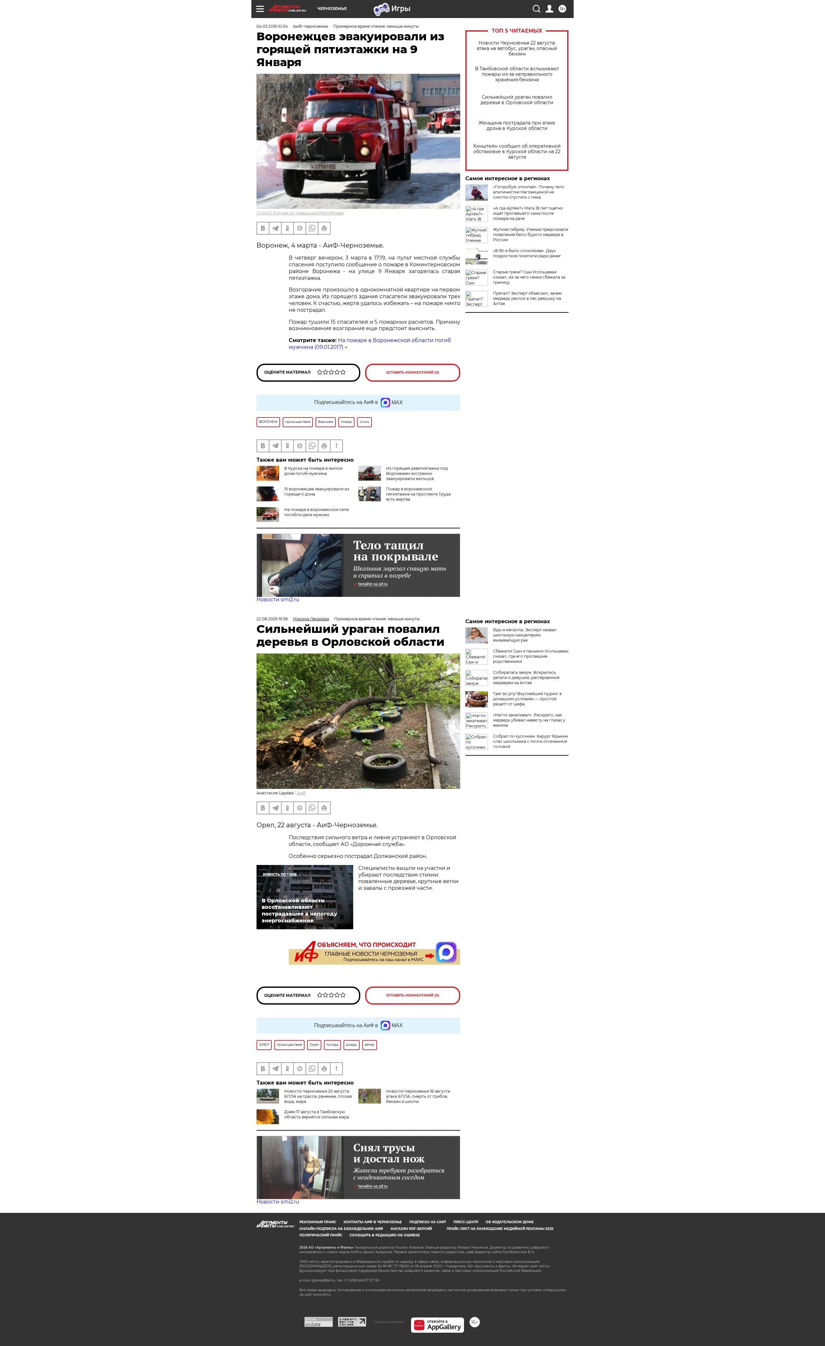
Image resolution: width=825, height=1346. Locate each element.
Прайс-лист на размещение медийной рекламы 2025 (500, 1229)
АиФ (301, 793)
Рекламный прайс (317, 1222)
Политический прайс (320, 1235)
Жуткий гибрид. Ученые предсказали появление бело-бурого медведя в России (530, 234)
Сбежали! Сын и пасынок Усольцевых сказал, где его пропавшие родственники (530, 656)
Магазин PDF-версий (411, 1229)
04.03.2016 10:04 (272, 26)
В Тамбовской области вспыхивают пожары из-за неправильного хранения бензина (517, 74)
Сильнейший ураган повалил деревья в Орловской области (516, 99)
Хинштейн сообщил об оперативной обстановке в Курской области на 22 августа (517, 151)
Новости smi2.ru (278, 599)
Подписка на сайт (427, 1222)
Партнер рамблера (388, 1322)
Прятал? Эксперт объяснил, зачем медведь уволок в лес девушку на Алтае (527, 298)
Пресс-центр (465, 1222)
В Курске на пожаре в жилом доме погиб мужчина (313, 471)
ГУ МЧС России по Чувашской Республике (300, 213)
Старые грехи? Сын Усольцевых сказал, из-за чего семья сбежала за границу (529, 277)
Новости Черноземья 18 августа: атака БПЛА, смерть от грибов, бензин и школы (418, 1096)
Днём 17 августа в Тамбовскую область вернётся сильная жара (316, 1114)
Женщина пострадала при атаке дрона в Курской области (517, 125)
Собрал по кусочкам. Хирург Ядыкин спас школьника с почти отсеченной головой (530, 741)
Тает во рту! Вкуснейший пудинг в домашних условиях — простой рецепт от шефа (527, 698)
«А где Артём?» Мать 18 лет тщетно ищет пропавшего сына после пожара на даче (528, 213)
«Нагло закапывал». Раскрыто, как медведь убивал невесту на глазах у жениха (529, 720)
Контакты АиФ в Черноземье (373, 1222)
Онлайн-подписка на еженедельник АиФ (341, 1229)
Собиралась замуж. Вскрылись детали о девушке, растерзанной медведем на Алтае (526, 677)
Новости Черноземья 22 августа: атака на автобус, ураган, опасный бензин (517, 48)
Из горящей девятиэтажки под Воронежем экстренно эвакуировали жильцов (417, 473)
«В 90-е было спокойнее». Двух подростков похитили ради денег (527, 253)
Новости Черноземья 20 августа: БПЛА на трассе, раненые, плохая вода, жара (318, 1096)
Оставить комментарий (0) (412, 372)
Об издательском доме (510, 1222)
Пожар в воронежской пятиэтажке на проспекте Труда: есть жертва (418, 494)
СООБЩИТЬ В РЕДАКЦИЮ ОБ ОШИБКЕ (385, 1235)
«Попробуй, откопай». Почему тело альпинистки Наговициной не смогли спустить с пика (528, 192)
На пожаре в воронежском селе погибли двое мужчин (316, 512)
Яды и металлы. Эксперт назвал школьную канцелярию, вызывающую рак (525, 635)
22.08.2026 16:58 (272, 618)
